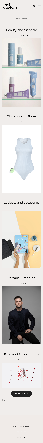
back (5, 400)
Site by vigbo (21, 437)
